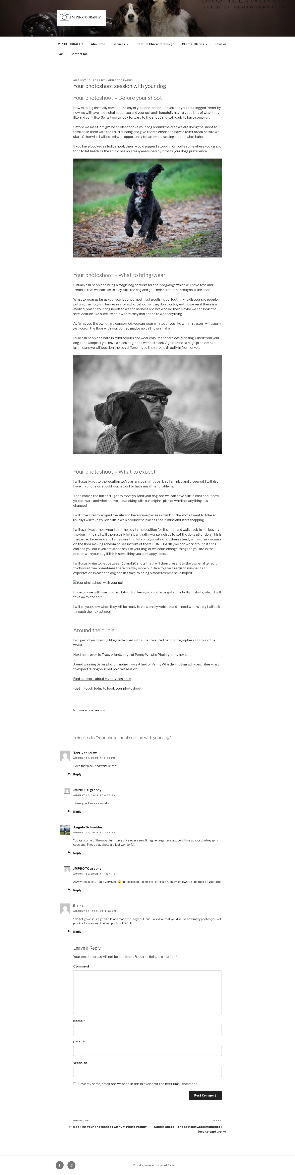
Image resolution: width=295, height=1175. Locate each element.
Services (119, 44)
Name (79, 1021)
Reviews (220, 44)
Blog (59, 54)
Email (79, 1042)
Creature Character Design (154, 44)
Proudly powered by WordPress (154, 1165)
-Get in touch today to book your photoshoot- (108, 688)
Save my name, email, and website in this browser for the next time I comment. (137, 1084)
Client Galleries (193, 44)
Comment (81, 966)
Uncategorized (92, 710)
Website (80, 1063)
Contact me (79, 54)
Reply (77, 774)
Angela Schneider (88, 827)
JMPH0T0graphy (119, 80)
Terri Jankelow (85, 753)
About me (98, 44)
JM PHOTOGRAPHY (69, 44)
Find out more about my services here (102, 679)
